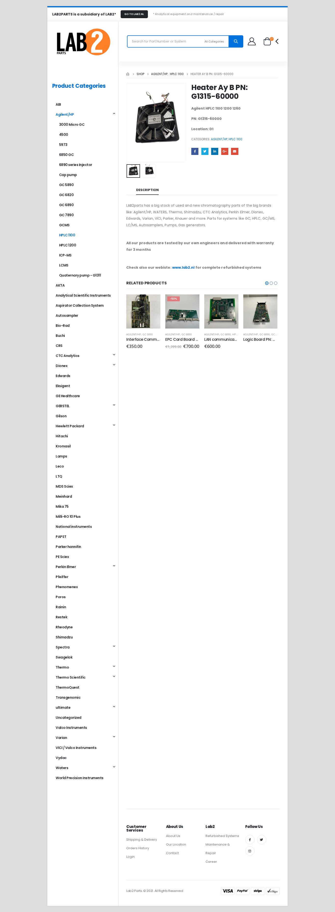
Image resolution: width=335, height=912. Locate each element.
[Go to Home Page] (128, 74)
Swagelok (64, 657)
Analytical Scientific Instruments (83, 295)
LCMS (63, 265)
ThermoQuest (67, 687)
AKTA (60, 285)
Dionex (61, 365)
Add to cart (152, 302)
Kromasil (63, 446)
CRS (59, 345)
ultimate (63, 707)
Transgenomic (68, 697)
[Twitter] (261, 839)
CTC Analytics (67, 355)
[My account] (252, 41)
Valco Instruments (71, 727)
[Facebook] (250, 839)
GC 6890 (186, 334)
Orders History (137, 848)
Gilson (61, 416)
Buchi (60, 335)
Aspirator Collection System (80, 305)
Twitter (204, 151)
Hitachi (62, 436)
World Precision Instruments (79, 777)
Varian (61, 737)
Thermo (62, 667)
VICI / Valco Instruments (76, 747)
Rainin (61, 607)
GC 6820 (66, 194)
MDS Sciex (64, 486)
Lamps (61, 456)
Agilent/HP (219, 139)
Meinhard (64, 496)
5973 (63, 144)
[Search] (236, 41)
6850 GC (66, 154)
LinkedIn (214, 151)
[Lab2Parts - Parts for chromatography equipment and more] (83, 41)
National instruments (74, 526)
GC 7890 (276, 334)
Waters (62, 767)
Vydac (61, 757)
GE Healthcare (68, 395)
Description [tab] (147, 190)
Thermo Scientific (71, 677)
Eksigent (63, 385)
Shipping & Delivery (141, 839)
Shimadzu (64, 637)
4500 (63, 134)
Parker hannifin (68, 546)
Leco (60, 466)
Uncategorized (68, 717)
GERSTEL (63, 406)
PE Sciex (62, 556)
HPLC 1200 (67, 245)
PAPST (61, 536)
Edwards (63, 375)
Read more (269, 302)
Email (234, 151)
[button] (267, 283)
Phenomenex (67, 586)
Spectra (63, 647)
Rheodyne (64, 627)
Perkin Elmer (66, 566)
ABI (58, 104)
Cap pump (68, 174)
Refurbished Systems (222, 836)
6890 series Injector (75, 164)
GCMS (64, 225)
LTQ (59, 476)
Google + (224, 151)
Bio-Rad (63, 325)
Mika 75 (62, 506)
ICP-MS (65, 255)
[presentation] (127, 123)
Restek (61, 617)
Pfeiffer (62, 576)
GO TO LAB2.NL (134, 14)
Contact (172, 853)
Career (211, 861)
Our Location (176, 844)
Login (130, 856)
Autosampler (67, 315)
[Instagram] (250, 851)
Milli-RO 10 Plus (68, 516)
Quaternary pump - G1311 (80, 275)
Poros (61, 597)
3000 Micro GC (72, 124)
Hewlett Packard (70, 426)
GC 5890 (147, 334)
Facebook (194, 151)
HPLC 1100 (235, 139)
